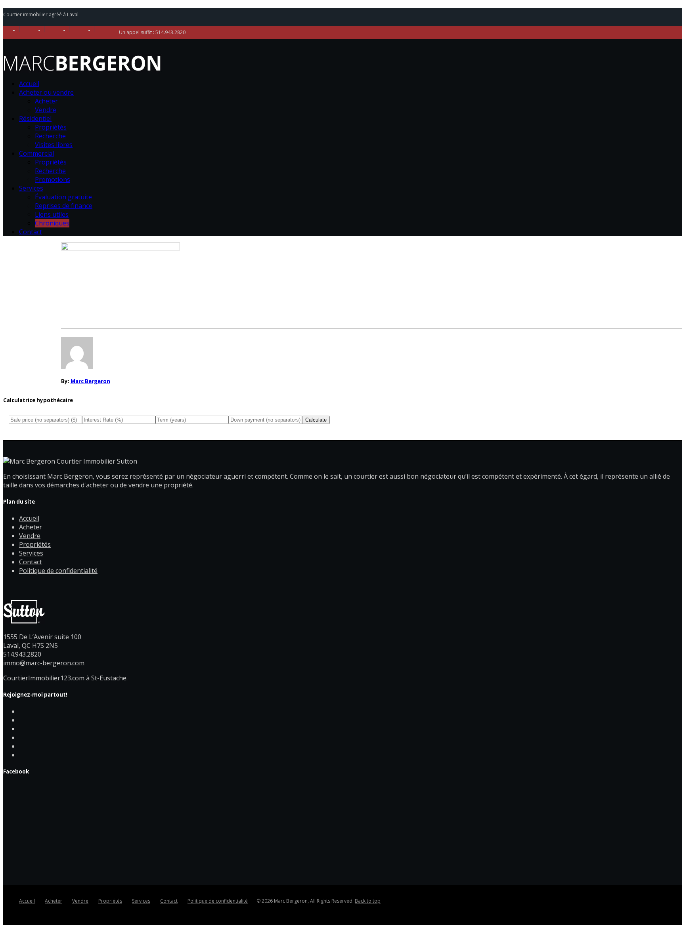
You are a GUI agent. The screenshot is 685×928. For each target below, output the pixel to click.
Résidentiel (35, 118)
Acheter (46, 101)
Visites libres (54, 144)
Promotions (52, 179)
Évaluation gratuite (63, 197)
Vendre (45, 109)
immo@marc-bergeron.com (43, 663)
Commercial (36, 153)
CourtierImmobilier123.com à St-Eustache (64, 678)
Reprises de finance (63, 205)
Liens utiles (52, 214)
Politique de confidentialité (58, 570)
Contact (30, 231)
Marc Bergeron (90, 381)
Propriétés (51, 127)
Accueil (29, 83)
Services (31, 188)
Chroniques (52, 223)
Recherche (50, 136)
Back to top (368, 900)
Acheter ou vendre (46, 92)
